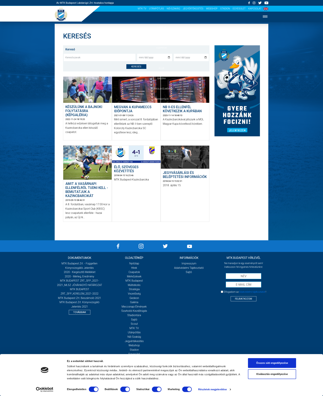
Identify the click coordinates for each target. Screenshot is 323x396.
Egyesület (239, 8)
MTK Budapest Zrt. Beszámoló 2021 (79, 298)
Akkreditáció (161, 99)
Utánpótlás (156, 8)
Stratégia (134, 289)
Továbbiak (79, 312)
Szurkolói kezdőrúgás (134, 310)
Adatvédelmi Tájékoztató (189, 267)
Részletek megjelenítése (212, 389)
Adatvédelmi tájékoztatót (252, 292)
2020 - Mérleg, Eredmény (79, 276)
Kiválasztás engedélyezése (272, 374)
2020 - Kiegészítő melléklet (79, 272)
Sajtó (134, 319)
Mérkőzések (161, 58)
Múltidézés (134, 285)
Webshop (212, 8)
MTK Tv (142, 8)
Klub (161, 68)
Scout (134, 323)
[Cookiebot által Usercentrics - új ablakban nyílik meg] (44, 389)
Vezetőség (134, 293)
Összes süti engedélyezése (272, 362)
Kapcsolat (255, 8)
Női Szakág (173, 8)
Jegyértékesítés (193, 8)
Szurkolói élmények (161, 88)
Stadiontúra (134, 315)
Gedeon (134, 298)
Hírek (162, 37)
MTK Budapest (134, 280)
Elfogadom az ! (245, 292)
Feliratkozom (243, 298)
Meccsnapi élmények (134, 306)
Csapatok (161, 48)
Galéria (161, 78)
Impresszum (189, 263)
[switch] (125, 389)
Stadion (225, 8)
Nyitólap (161, 27)
